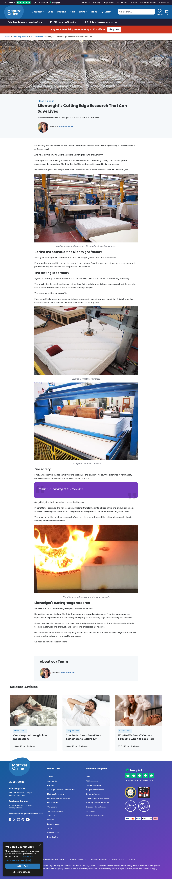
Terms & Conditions (98, 859)
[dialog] (23, 859)
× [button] (40, 845)
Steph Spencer (66, 126)
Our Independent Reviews (58, 798)
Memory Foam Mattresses (97, 802)
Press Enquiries (53, 824)
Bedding (61, 11)
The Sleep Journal (148, 2)
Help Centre (109, 2)
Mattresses (38, 11)
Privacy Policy (118, 859)
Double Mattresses (94, 785)
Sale (72, 11)
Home (7, 37)
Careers (51, 820)
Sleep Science (37, 37)
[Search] (120, 12)
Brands (83, 11)
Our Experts (122, 2)
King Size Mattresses (95, 789)
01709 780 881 (17, 782)
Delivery (96, 2)
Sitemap (132, 859)
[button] (22, 860)
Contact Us (164, 2)
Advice (134, 2)
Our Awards (52, 802)
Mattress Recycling (55, 794)
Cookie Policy (27, 856)
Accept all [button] (22, 866)
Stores (108, 11)
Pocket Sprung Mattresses (97, 798)
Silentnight (90, 811)
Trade (94, 11)
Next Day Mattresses (95, 815)
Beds (50, 11)
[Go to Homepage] (14, 12)
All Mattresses (92, 781)
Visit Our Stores (53, 832)
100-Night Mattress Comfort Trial (61, 789)
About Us (86, 2)
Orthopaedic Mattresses (96, 807)
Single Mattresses (93, 794)
